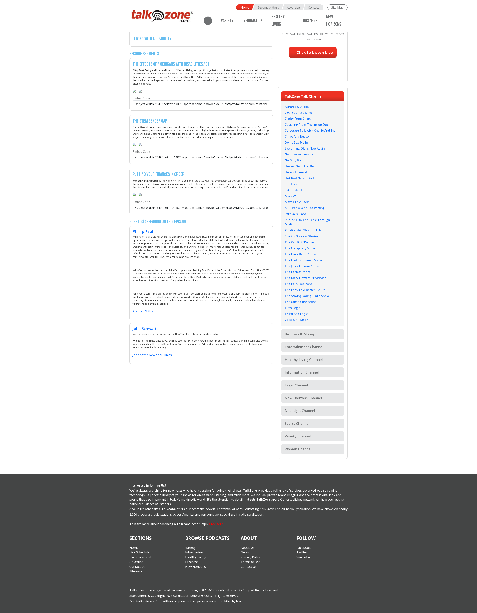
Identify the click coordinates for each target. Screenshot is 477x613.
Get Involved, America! (300, 154)
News (245, 552)
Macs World (293, 196)
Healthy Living (195, 557)
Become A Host (268, 7)
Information (252, 21)
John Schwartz (146, 328)
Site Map (337, 7)
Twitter (301, 552)
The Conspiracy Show (300, 248)
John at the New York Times (152, 355)
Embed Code (141, 98)
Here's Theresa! (296, 172)
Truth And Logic (296, 314)
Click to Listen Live (314, 52)
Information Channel (302, 372)
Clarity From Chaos (298, 119)
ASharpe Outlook (297, 107)
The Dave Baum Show (300, 254)
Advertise (293, 7)
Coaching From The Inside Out (306, 125)
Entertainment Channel (304, 346)
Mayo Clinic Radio (297, 202)
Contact (313, 7)
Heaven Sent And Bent (301, 166)
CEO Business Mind (298, 113)
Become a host (140, 557)
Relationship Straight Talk (303, 230)
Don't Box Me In (296, 142)
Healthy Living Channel (304, 359)
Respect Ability (143, 311)
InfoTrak (291, 184)
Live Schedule (139, 552)
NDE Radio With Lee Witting (305, 208)
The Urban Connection (301, 302)
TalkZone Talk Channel (303, 96)
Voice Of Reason (296, 320)
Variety (227, 21)
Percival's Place (295, 214)
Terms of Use (250, 562)
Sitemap (135, 571)
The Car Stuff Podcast (300, 242)
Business (310, 21)
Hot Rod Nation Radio (300, 178)
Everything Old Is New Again (305, 148)
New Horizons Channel (303, 398)
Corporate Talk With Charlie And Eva (310, 130)
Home (245, 7)
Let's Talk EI (293, 190)
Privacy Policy (251, 557)
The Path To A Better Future (305, 290)
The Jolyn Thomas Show (302, 266)
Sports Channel (297, 423)
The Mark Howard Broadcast (305, 278)
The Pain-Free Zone (298, 284)
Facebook (303, 547)
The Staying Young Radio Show (307, 296)
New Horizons (195, 566)
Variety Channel (298, 436)
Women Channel (298, 449)
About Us (248, 547)
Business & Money (300, 334)
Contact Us (137, 566)
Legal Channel (296, 385)
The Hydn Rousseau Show (303, 260)
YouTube (303, 557)
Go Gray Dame (295, 160)
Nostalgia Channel (300, 410)
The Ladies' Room (297, 272)
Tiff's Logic (292, 308)
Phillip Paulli (144, 231)
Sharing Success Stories (301, 236)
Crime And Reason (298, 136)
